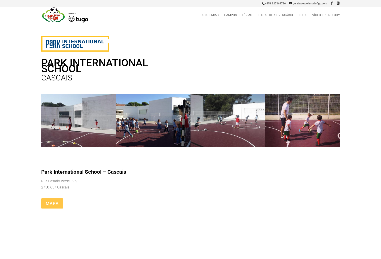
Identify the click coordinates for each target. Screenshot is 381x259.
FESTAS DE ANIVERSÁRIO (275, 15)
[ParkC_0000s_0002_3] (227, 147)
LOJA (302, 15)
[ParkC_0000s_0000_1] (78, 147)
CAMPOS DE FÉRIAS (238, 15)
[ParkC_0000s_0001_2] (153, 147)
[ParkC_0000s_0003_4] (302, 147)
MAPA (52, 203)
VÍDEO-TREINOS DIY (326, 15)
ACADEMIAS (210, 15)
